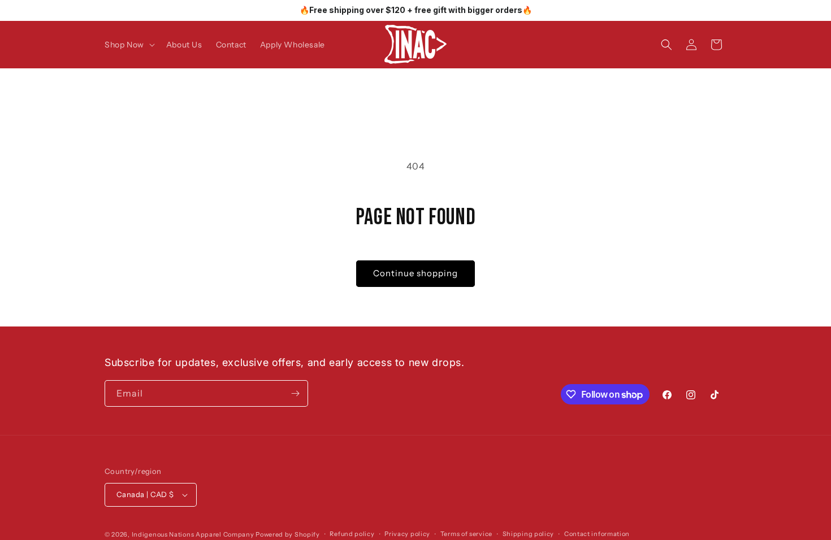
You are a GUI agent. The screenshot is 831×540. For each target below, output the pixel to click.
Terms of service (466, 534)
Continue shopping (415, 273)
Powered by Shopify (288, 534)
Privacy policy (407, 534)
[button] (128, 44)
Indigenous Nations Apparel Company (193, 534)
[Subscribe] (295, 393)
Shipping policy (529, 534)
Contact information (597, 534)
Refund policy (352, 534)
